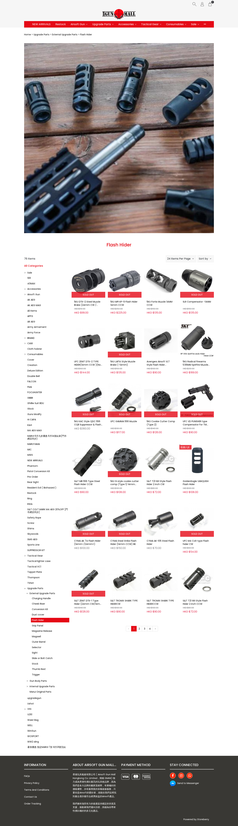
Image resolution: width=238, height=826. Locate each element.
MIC (29, 449)
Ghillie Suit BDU (35, 403)
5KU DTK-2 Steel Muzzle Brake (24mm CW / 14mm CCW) (87, 303)
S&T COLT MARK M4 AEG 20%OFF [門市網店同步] (47, 511)
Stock (35, 663)
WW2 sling (33, 741)
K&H (29, 425)
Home (27, 34)
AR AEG (31, 321)
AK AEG (31, 299)
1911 (29, 278)
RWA (29, 504)
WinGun (31, 730)
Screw (30, 523)
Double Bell (33, 376)
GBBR (30, 397)
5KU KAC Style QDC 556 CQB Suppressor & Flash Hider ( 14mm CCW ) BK (87, 423)
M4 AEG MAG (34, 430)
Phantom (32, 466)
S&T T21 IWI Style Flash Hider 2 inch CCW (195, 602)
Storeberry (203, 819)
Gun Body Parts (38, 681)
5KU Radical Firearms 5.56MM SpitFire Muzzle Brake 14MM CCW (195, 363)
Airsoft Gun (78, 24)
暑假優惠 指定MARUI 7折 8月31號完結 (46, 747)
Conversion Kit (40, 609)
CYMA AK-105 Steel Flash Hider (160, 542)
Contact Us (30, 796)
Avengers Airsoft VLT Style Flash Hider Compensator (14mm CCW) (159, 363)
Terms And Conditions (36, 789)
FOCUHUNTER (34, 392)
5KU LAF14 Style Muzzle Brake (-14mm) (122, 363)
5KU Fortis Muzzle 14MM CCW (159, 303)
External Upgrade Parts (64, 34)
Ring (29, 498)
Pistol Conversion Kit (38, 471)
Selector (36, 647)
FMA (29, 387)
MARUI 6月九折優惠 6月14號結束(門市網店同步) (47, 437)
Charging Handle (41, 598)
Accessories (126, 24)
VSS (29, 709)
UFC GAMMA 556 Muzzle (123, 421)
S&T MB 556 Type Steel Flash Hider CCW (87, 483)
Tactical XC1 (34, 566)
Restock (60, 24)
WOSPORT (33, 736)
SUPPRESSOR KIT (36, 550)
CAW (30, 343)
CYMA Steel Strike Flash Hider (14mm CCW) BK (123, 542)
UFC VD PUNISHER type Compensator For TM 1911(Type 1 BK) (195, 423)
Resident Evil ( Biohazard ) (41, 487)
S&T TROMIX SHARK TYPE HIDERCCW (160, 602)
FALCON (31, 381)
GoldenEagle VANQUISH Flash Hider (196, 483)
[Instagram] (181, 775)
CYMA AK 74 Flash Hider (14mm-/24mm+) (87, 542)
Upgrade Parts (101, 24)
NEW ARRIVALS (41, 24)
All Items (32, 310)
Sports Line (33, 544)
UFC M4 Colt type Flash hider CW (196, 542)
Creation (32, 365)
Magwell (36, 636)
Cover (30, 359)
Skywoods (32, 533)
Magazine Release (42, 631)
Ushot (30, 703)
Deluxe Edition (35, 370)
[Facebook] (173, 775)
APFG (30, 316)
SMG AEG (32, 539)
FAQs (27, 776)
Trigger (36, 674)
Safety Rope (34, 517)
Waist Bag (33, 720)
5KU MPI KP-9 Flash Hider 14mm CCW (123, 303)
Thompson (33, 577)
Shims (30, 528)
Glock (30, 408)
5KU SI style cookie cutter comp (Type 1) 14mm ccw (124, 483)
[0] (210, 4)
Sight (35, 652)
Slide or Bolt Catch (42, 658)
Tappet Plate (34, 572)
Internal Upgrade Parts (42, 686)
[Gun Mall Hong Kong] (119, 14)
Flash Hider (38, 620)
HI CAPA (31, 419)
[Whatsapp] (190, 775)
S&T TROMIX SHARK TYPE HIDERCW (124, 602)
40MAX (31, 283)
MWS (30, 455)
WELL (30, 725)
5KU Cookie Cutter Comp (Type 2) (161, 423)
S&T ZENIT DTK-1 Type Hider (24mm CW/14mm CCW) (88, 602)
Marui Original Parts (40, 691)
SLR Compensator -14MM (197, 301)
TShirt (30, 583)
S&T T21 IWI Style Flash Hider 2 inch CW (159, 483)
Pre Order (32, 476)
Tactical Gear (150, 24)
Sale (193, 24)
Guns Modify (34, 414)
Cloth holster (34, 349)
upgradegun (34, 698)
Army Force (33, 332)
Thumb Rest (39, 669)
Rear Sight (33, 482)
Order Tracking (32, 803)
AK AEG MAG (34, 305)
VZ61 (29, 714)
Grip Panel (37, 625)
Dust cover (38, 614)
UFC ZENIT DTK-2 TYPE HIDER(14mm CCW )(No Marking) (87, 363)
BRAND (30, 338)
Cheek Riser (38, 603)
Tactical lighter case (39, 561)
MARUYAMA (33, 444)
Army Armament (36, 327)
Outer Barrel (38, 641)
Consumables (175, 24)
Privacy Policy (31, 783)
